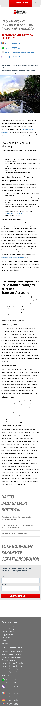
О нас (4, 641)
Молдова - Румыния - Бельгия (11, 672)
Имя (3, 576)
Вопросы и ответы (8, 632)
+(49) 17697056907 (12, 700)
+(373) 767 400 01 (12, 682)
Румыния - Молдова (8, 660)
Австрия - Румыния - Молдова (11, 657)
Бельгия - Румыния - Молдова (11, 654)
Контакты (5, 644)
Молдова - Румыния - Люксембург (13, 663)
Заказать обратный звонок (20, 596)
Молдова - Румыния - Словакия (12, 666)
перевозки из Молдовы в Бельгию (12, 257)
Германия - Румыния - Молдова (12, 651)
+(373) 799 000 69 (12, 43)
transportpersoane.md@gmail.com (19, 52)
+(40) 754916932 (12, 704)
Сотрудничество (7, 635)
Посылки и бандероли (9, 629)
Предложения (6, 638)
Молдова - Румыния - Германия (12, 669)
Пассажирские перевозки (10, 626)
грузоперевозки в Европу (13, 213)
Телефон (4, 584)
